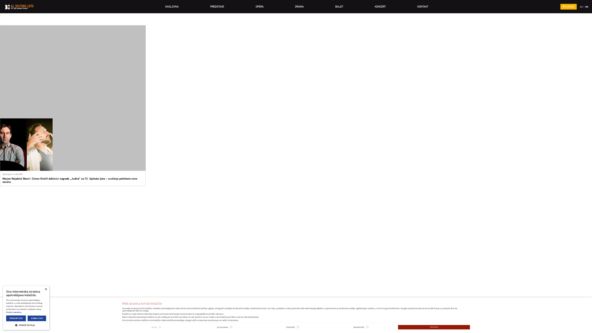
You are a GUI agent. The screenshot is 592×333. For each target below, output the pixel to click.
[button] (26, 325)
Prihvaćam (434, 327)
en (581, 6)
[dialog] (26, 308)
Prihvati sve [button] (16, 318)
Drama (299, 6)
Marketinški (358, 327)
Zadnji (27, 190)
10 (13, 190)
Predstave (217, 6)
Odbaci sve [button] (37, 318)
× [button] (46, 289)
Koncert (380, 6)
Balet (339, 6)
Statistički (290, 327)
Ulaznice (569, 6)
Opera (260, 6)
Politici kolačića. (14, 312)
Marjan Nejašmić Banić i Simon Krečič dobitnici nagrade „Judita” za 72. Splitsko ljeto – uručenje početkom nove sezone (69, 180)
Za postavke (222, 327)
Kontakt (422, 6)
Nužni (154, 327)
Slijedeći (19, 190)
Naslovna (172, 6)
